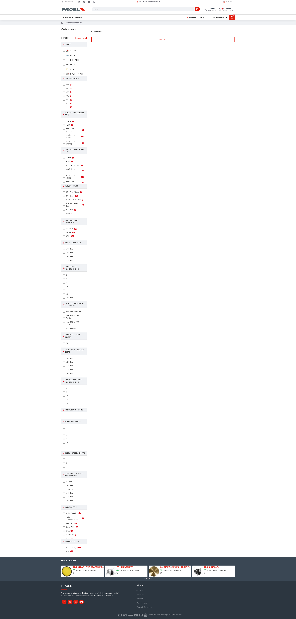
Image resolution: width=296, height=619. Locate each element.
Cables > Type (71, 507)
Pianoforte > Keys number (72, 336)
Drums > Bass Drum (73, 243)
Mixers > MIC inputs (73, 422)
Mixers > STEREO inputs (75, 453)
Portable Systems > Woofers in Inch (73, 381)
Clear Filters (82, 38)
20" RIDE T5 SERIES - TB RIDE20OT (175, 567)
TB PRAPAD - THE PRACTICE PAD (88, 567)
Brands (68, 44)
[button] (146, 578)
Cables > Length (72, 79)
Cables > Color (71, 186)
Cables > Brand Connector (71, 221)
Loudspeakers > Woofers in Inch (72, 268)
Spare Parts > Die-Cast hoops (75, 351)
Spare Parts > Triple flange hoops (74, 474)
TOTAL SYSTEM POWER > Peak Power (74, 304)
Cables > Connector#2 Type (74, 150)
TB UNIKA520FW (124, 567)
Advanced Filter (72, 541)
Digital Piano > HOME (74, 410)
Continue (163, 39)
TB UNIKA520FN (211, 567)
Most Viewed (68, 561)
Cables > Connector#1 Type (74, 114)
